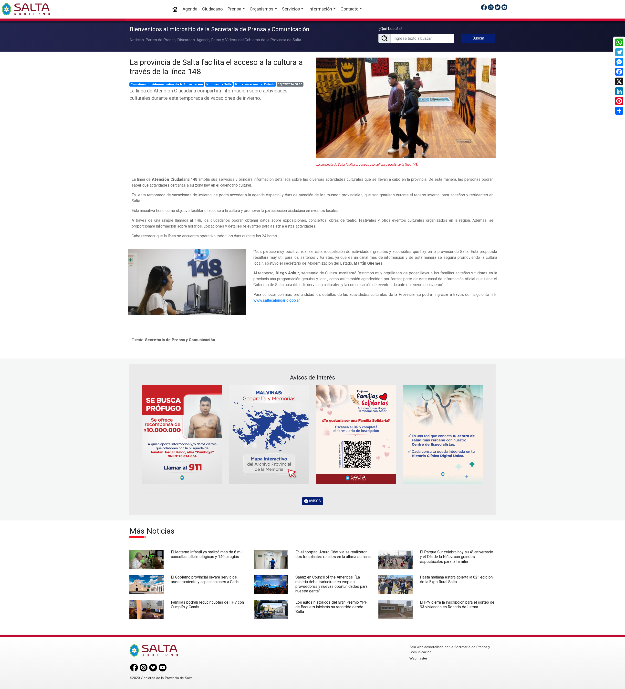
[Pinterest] (619, 101)
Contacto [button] (349, 8)
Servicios (291, 8)
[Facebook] (619, 72)
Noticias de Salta (219, 84)
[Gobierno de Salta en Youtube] (504, 7)
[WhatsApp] (619, 42)
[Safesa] (443, 434)
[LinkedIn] (619, 91)
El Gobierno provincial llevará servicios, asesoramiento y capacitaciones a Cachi (205, 579)
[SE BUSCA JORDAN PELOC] (182, 434)
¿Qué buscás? (390, 28)
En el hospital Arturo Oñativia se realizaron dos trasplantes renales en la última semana (333, 554)
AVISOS (314, 501)
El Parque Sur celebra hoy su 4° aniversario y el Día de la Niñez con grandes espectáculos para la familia (456, 557)
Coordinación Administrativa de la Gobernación (167, 84)
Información (320, 8)
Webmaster (418, 658)
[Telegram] (619, 52)
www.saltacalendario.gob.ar (276, 300)
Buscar (478, 38)
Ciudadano (212, 8)
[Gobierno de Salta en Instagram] (491, 7)
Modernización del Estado (255, 84)
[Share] (619, 111)
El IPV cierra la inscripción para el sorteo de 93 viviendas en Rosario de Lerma (457, 604)
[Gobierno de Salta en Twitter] (497, 7)
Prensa (234, 8)
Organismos (261, 8)
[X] (619, 81)
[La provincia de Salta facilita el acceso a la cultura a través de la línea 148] (406, 108)
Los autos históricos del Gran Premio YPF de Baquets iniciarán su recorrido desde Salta (331, 607)
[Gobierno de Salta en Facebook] (484, 7)
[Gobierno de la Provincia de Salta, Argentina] (26, 9)
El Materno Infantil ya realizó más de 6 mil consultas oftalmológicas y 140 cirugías (206, 554)
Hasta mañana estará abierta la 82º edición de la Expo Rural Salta (456, 579)
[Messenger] (619, 62)
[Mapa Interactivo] (269, 434)
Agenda (190, 8)
